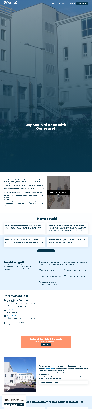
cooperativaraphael (14, 317)
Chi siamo (52, 3)
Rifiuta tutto (13, 404)
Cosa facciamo (61, 3)
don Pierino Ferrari (49, 368)
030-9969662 (19, 320)
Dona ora (82, 3)
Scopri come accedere (46, 251)
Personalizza (6, 404)
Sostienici (71, 3)
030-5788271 (10, 309)
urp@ (8, 317)
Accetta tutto (20, 404)
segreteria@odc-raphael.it (13, 315)
